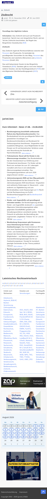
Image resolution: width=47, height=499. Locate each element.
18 (11, 437)
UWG (26, 359)
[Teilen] (44, 24)
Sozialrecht (8, 350)
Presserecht (8, 340)
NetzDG (22, 343)
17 (5, 437)
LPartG (22, 340)
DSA (25, 322)
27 (5, 426)
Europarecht (8, 315)
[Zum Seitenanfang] (43, 492)
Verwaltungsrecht (10, 364)
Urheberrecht (8, 357)
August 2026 (8, 417)
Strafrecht (7, 352)
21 (29, 437)
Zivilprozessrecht (10, 371)
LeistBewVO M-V (26, 338)
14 (29, 433)
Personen (5, 53)
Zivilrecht (8, 77)
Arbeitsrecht (8, 298)
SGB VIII (26, 352)
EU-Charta (25, 319)
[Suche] (32, 3)
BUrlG (30, 315)
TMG (21, 357)
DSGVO (26, 324)
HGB (38, 69)
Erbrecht (7, 312)
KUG (31, 336)
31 (29, 426)
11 (11, 433)
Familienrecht (8, 317)
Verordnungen (25, 293)
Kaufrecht (7, 331)
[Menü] (44, 3)
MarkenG (29, 340)
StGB (21, 355)
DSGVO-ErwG (25, 326)
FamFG (28, 329)
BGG (25, 315)
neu (33, 205)
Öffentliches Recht (10, 338)
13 (23, 433)
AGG (35, 71)
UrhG (22, 359)
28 (11, 426)
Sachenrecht (8, 345)
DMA (21, 322)
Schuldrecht (8, 348)
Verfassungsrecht (10, 359)
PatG (28, 343)
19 (17, 437)
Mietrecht (7, 336)
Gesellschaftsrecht (10, 324)
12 (17, 433)
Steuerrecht (8, 355)
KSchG (26, 336)
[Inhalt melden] (42, 81)
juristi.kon (7, 119)
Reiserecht (7, 343)
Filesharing (8, 319)
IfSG (21, 336)
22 (36, 437)
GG (24, 333)
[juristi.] (8, 3)
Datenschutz (8, 310)
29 (17, 426)
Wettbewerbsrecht (10, 366)
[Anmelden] (38, 3)
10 (5, 433)
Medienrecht (8, 333)
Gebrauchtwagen (10, 322)
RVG (21, 345)
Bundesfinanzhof (36, 194)
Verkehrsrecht (9, 362)
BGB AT (13, 300)
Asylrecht (7, 300)
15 (36, 433)
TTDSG (27, 357)
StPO (26, 355)
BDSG (29, 312)
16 (41, 433)
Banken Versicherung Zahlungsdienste (10, 305)
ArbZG (26, 310)
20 (23, 437)
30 (23, 426)
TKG (30, 355)
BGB (24, 43)
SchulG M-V (27, 348)
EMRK (22, 329)
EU (38, 190)
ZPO (31, 359)
